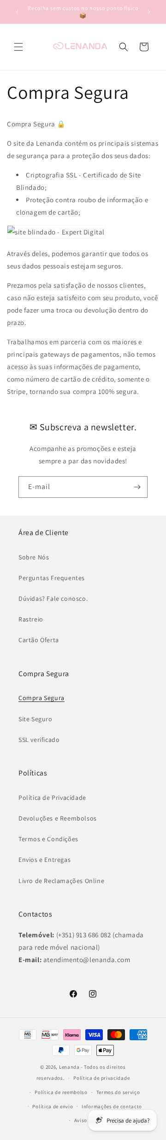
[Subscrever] (137, 487)
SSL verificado (38, 739)
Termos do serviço (118, 1092)
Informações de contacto (112, 1106)
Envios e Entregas (44, 859)
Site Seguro (35, 719)
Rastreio (30, 619)
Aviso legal (87, 1120)
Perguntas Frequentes (51, 578)
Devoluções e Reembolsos (57, 818)
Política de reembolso (61, 1092)
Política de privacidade (101, 1078)
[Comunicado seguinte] (149, 12)
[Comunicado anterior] (17, 12)
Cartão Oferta (38, 640)
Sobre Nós (33, 557)
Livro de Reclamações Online (61, 881)
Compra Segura (41, 698)
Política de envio (52, 1106)
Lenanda (69, 1067)
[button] (18, 47)
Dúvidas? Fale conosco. (53, 598)
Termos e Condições (48, 839)
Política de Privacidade (52, 797)
